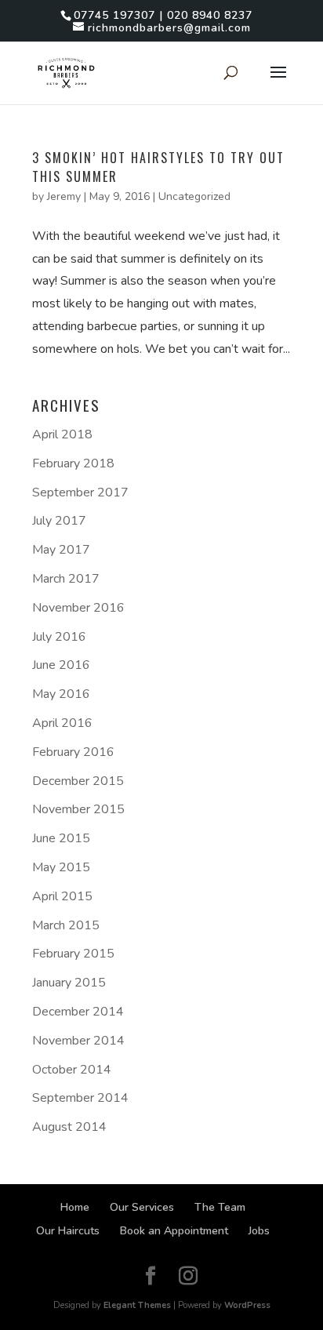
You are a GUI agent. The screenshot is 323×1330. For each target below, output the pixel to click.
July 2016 (59, 636)
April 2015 (62, 896)
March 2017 (66, 578)
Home (74, 1207)
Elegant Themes (137, 1305)
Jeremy (64, 196)
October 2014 (71, 1069)
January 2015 (69, 982)
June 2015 (61, 838)
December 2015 (78, 781)
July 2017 (59, 520)
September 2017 (80, 492)
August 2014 (69, 1127)
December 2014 (78, 1011)
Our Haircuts (68, 1230)
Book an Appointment (174, 1230)
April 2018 (62, 434)
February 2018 (73, 463)
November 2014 (78, 1040)
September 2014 (80, 1098)
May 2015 (61, 867)
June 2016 (61, 665)
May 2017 (61, 549)
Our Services (142, 1207)
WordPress (247, 1305)
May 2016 (61, 694)
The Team (219, 1207)
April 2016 (62, 723)
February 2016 (73, 752)
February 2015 (73, 953)
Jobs (259, 1230)
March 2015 (66, 925)
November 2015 (78, 809)
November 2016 (78, 607)
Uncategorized (194, 196)
